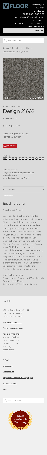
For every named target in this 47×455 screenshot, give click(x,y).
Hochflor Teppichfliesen (23, 172)
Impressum (8, 366)
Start (8, 48)
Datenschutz (8, 372)
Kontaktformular (10, 383)
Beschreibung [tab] (9, 189)
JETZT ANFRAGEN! (36, 26)
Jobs (5, 389)
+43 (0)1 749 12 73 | (22, 23)
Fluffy (26, 178)
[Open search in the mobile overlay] (23, 40)
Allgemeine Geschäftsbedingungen (18, 378)
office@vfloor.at (37, 23)
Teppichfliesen (18, 48)
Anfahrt (6, 360)
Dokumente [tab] (8, 196)
